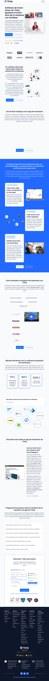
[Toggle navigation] (43, 1)
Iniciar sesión (17, 612)
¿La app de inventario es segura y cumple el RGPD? (16, 549)
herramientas (19, 85)
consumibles (8, 87)
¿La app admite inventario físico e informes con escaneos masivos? (20, 545)
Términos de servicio (22, 677)
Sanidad (31, 625)
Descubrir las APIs (10, 402)
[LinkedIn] (21, 673)
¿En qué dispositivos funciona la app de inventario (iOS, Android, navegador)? (22, 529)
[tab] (16, 298)
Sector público (32, 619)
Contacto (6, 614)
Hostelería (31, 627)
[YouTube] (24, 673)
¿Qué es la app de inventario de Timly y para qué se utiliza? (18, 525)
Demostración (9, 34)
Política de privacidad (31, 677)
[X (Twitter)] (27, 673)
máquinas (13, 85)
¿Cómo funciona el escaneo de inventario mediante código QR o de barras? (22, 533)
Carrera (5, 621)
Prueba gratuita (18, 34)
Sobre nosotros (7, 612)
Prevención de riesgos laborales (41, 634)
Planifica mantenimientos (12, 245)
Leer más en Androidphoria (32, 496)
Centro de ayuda (16, 614)
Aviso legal (15, 677)
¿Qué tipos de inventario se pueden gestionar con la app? (18, 541)
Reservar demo (24, 590)
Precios (14, 627)
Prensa (5, 616)
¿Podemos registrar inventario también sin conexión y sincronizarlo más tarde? (22, 537)
